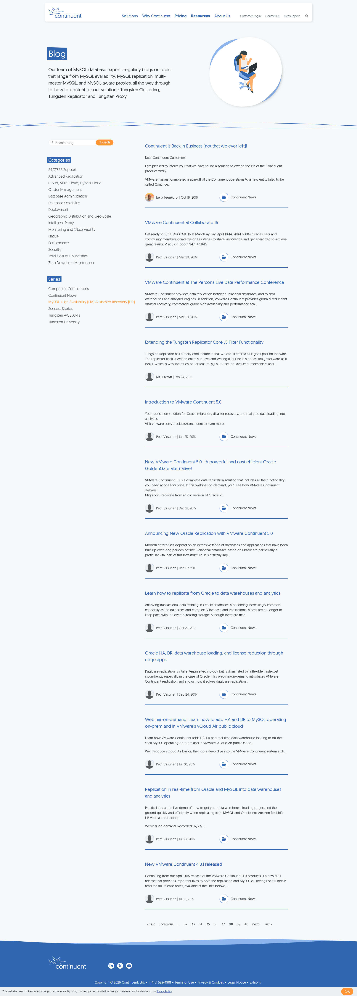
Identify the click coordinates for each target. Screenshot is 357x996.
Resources (200, 16)
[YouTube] (129, 966)
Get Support (292, 15)
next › (256, 924)
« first (151, 924)
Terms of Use (184, 982)
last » (268, 924)
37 (223, 924)
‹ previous (166, 924)
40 (246, 924)
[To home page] (67, 962)
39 (238, 924)
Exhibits (255, 982)
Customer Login (250, 15)
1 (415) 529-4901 (160, 982)
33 (193, 924)
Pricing (181, 16)
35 (208, 924)
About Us (222, 16)
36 (215, 924)
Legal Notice (237, 982)
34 (200, 924)
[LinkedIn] (111, 966)
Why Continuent (156, 16)
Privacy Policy (164, 991)
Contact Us (272, 15)
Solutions (130, 16)
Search (306, 16)
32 (185, 924)
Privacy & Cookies (211, 982)
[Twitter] (120, 966)
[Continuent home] (64, 12)
